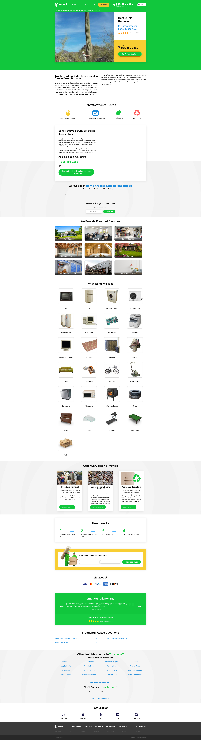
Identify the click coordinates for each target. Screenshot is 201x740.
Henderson (96, 731)
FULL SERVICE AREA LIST (99, 698)
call (68, 161)
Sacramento (58, 731)
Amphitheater (66, 666)
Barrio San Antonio (135, 675)
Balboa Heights (89, 670)
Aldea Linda (89, 661)
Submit (108, 211)
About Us (74, 4)
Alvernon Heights (112, 661)
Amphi (135, 661)
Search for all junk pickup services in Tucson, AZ (76, 172)
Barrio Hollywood (89, 675)
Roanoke (124, 731)
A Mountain (66, 661)
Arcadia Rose (89, 666)
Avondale (66, 670)
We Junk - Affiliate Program (105, 726)
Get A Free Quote (128, 54)
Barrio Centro (66, 675)
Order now (103, 5)
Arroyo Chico (135, 666)
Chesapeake (137, 731)
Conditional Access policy (141, 737)
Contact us (93, 4)
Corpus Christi (110, 731)
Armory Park (112, 666)
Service (87, 4)
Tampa (70, 731)
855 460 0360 (124, 5)
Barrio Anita (112, 670)
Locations (80, 4)
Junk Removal (77, 726)
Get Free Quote (132, 562)
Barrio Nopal (112, 675)
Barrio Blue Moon (135, 670)
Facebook (145, 732)
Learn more (66, 507)
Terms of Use (133, 737)
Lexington (82, 731)
